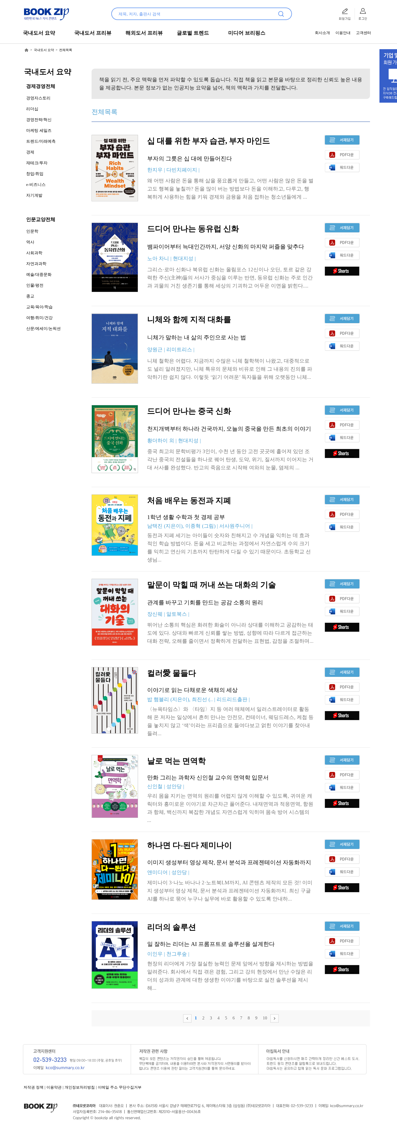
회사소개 (322, 33)
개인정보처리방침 (80, 1087)
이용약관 (54, 1087)
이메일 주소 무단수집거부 (120, 1087)
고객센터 (363, 33)
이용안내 (343, 33)
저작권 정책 (33, 1087)
